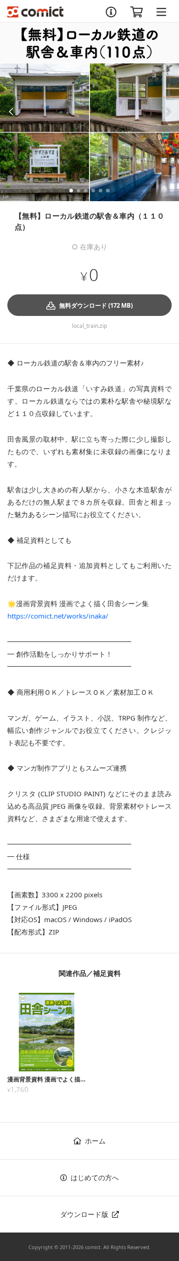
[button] (11, 111)
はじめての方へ (95, 1177)
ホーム (95, 1140)
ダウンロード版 (84, 1214)
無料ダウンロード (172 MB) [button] (96, 305)
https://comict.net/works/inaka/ (57, 615)
